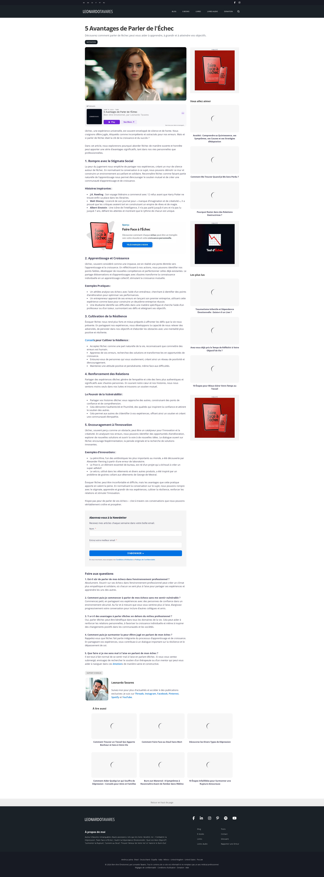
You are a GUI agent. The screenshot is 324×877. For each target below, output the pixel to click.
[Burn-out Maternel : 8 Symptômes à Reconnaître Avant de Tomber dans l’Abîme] (162, 765)
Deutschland (145, 859)
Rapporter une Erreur (230, 844)
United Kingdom (177, 859)
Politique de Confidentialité (145, 560)
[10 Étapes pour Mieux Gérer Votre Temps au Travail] (214, 369)
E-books (200, 834)
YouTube (127, 697)
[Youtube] (235, 818)
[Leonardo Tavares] (100, 819)
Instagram (150, 693)
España (154, 859)
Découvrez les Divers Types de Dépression (210, 742)
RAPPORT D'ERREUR (94, 673)
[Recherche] (238, 11)
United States (190, 859)
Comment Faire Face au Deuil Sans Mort (162, 742)
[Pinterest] (218, 818)
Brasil (136, 859)
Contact (224, 834)
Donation (180, 867)
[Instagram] (211, 818)
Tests (223, 829)
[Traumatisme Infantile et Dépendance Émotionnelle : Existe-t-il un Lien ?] (214, 292)
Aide (187, 867)
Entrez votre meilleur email (102, 540)
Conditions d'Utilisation (124, 560)
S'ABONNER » (135, 553)
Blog (199, 829)
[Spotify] (227, 818)
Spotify (115, 697)
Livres (199, 839)
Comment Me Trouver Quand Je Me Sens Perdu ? (215, 176)
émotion (117, 663)
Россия (200, 859)
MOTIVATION (91, 42)
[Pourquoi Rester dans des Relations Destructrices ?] (214, 195)
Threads (139, 693)
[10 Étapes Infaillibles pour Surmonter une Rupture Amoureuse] (210, 765)
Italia (160, 859)
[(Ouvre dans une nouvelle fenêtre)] (240, 2)
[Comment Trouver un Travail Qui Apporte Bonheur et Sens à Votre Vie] (114, 726)
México (166, 859)
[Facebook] (195, 818)
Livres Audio (202, 844)
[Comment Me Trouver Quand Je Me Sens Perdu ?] (214, 160)
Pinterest (174, 693)
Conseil (89, 340)
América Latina (127, 859)
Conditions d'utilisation (167, 867)
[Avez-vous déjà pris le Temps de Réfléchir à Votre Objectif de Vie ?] (214, 330)
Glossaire (225, 839)
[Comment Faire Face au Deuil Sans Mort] (162, 726)
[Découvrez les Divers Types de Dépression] (210, 726)
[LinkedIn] (203, 818)
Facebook (162, 693)
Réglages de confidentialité (145, 867)
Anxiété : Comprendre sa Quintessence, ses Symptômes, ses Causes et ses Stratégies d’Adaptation (214, 138)
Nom (91, 528)
